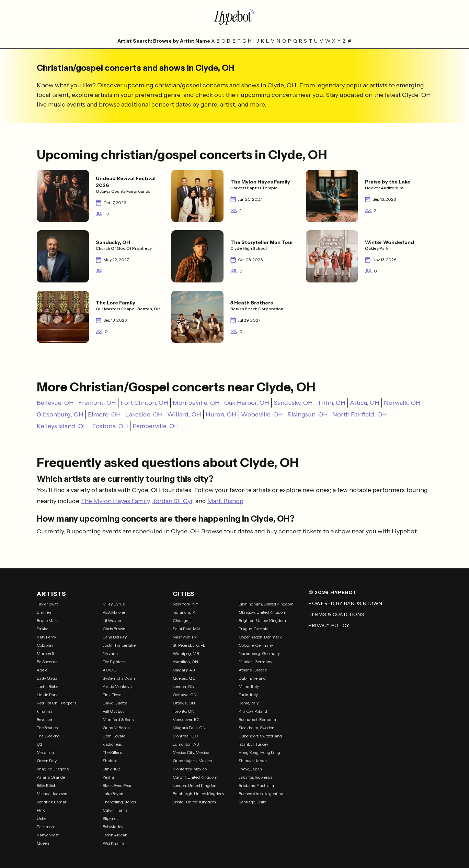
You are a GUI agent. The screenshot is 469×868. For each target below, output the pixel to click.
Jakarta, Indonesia (256, 777)
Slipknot (110, 818)
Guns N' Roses (116, 727)
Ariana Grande (51, 777)
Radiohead (113, 744)
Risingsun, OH (307, 414)
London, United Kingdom (195, 785)
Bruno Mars (47, 620)
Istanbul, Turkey (253, 744)
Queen (43, 843)
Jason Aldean (115, 834)
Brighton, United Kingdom (262, 620)
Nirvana (110, 653)
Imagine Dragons (53, 768)
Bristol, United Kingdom (194, 801)
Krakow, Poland (253, 711)
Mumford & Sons (118, 719)
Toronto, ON (183, 711)
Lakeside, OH (144, 414)
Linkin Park (47, 694)
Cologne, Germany (256, 645)
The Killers (112, 752)
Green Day (47, 760)
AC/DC (109, 669)
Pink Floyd (112, 694)
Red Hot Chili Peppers (56, 702)
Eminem (45, 612)
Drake (42, 628)
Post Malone (114, 612)
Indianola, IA (184, 612)
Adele (42, 669)
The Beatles (47, 727)
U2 (39, 744)
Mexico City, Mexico (191, 752)
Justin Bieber (48, 686)
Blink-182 (111, 768)
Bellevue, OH (55, 403)
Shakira (110, 760)
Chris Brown (114, 628)
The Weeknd (48, 735)
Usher (42, 818)
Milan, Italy (249, 686)
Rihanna (45, 711)
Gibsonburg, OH (60, 414)
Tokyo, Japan (250, 768)
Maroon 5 (45, 653)
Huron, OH (221, 414)
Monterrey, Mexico (190, 768)
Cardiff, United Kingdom (195, 777)
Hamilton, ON (185, 661)
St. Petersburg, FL (189, 645)
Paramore (46, 826)
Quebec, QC (184, 678)
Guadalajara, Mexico (192, 760)
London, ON (183, 686)
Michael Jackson (52, 793)
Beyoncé (44, 719)
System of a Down (119, 678)
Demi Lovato (114, 735)
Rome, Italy (249, 702)
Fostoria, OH (110, 426)
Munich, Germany (255, 661)
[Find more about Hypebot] (234, 16)
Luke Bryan (113, 793)
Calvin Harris (115, 810)
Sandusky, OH (293, 403)
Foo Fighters (114, 661)
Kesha (108, 777)
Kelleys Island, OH (62, 426)
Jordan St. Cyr (172, 501)
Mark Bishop (225, 501)
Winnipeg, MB (186, 653)
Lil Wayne (112, 620)
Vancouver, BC (186, 719)
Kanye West (48, 834)
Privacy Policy (329, 625)
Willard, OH (184, 414)
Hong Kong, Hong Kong (259, 752)
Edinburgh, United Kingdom (198, 793)
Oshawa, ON (185, 694)
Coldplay (45, 645)
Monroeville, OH (196, 403)
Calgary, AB (184, 669)
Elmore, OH (104, 414)
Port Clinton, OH (144, 403)
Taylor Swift (47, 604)
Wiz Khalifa (113, 843)
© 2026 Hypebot (333, 592)
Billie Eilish (46, 785)
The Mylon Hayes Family (115, 501)
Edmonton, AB (186, 744)
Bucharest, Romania (257, 719)
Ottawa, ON (184, 702)
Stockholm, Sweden (256, 727)
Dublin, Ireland (252, 678)
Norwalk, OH (402, 403)
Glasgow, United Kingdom (262, 612)
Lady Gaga (47, 678)
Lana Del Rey (115, 636)
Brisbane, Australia (256, 785)
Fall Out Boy (113, 711)
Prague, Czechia (253, 628)
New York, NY (185, 604)
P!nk (41, 810)
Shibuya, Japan (253, 760)
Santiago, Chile (252, 801)
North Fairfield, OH (359, 414)
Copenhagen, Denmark (260, 636)
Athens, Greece (253, 669)
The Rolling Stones (119, 801)
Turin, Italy (248, 694)
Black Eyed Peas (117, 785)
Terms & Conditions (337, 614)
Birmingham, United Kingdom (266, 604)
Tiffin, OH (331, 403)
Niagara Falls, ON (189, 727)
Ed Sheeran (47, 661)
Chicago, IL (183, 620)
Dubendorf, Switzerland (260, 735)
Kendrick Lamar (52, 801)
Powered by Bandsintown (345, 603)
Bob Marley (113, 826)
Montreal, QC (185, 735)
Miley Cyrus (114, 604)
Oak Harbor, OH (246, 403)
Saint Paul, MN (186, 628)
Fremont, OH (97, 403)
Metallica (45, 752)
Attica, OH (364, 403)
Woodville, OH (262, 414)
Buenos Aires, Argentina (261, 793)
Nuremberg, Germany (259, 653)
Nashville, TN (185, 636)
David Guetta (115, 702)
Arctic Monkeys (117, 686)
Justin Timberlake (119, 645)
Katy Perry (46, 636)
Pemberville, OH (156, 426)
